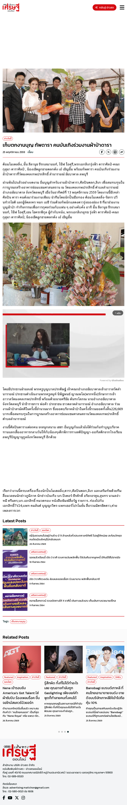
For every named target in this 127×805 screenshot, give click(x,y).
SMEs (118, 677)
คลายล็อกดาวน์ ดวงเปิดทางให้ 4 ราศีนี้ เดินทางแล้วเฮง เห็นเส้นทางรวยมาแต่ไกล (72, 601)
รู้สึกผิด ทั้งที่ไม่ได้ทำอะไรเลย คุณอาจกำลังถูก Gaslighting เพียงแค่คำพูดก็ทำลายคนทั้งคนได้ (61, 690)
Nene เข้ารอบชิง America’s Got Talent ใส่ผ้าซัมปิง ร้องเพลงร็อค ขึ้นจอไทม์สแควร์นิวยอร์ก (21, 695)
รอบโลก (45, 530)
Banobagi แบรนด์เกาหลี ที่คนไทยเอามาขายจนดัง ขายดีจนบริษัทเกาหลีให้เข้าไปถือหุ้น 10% (105, 695)
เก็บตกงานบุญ (18, 621)
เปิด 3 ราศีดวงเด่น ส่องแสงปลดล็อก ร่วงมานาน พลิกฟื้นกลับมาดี (64, 579)
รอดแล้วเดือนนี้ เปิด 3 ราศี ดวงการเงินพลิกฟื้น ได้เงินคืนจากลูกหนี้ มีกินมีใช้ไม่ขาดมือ (74, 557)
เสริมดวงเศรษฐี (38, 552)
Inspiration (22, 677)
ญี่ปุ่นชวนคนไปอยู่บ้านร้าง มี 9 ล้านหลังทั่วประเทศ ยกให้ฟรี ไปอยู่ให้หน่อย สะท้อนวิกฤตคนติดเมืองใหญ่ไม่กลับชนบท (75, 537)
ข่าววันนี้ (7, 138)
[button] (59, 732)
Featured (8, 677)
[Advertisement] (65, 41)
